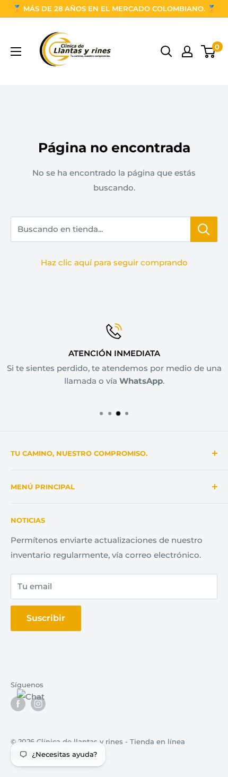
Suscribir (46, 618)
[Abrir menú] (16, 51)
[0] (208, 51)
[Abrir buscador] (166, 51)
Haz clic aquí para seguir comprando (114, 262)
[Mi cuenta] (187, 51)
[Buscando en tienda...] (203, 229)
